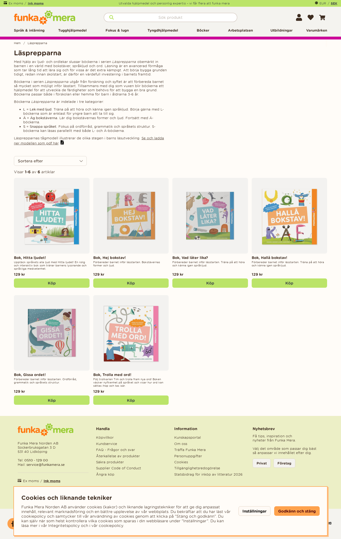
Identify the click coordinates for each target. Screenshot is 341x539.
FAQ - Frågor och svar (115, 450)
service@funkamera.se (45, 464)
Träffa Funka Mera (190, 450)
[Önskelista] (310, 17)
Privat (262, 463)
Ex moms (16, 3)
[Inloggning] (299, 17)
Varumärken (316, 30)
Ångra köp (105, 474)
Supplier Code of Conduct (118, 468)
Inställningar (254, 511)
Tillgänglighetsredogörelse (197, 468)
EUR (322, 3)
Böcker (203, 30)
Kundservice (106, 444)
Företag (284, 463)
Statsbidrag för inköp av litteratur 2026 (208, 474)
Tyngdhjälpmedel (163, 30)
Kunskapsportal (187, 437)
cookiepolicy (111, 525)
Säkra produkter (110, 462)
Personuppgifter (188, 456)
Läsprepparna (37, 43)
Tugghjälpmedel (72, 30)
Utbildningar (281, 30)
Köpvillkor (105, 437)
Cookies (181, 462)
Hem (17, 43)
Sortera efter (30, 161)
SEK (334, 3)
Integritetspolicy (64, 525)
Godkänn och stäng (297, 511)
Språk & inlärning (29, 30)
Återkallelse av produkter (118, 456)
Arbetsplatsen (240, 30)
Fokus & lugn (117, 30)
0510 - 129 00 (36, 460)
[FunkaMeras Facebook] (13, 523)
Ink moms (36, 3)
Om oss (180, 444)
